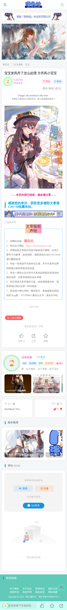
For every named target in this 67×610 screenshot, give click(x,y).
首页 (6, 64)
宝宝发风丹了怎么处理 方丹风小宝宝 (30, 73)
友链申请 (14, 592)
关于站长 (27, 588)
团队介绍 (53, 588)
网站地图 (53, 592)
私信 (59, 81)
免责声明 (27, 592)
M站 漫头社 (30, 597)
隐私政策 (40, 592)
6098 (34, 363)
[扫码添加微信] (61, 587)
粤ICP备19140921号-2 (49, 597)
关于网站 (14, 588)
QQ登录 (35, 505)
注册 (45, 488)
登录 (25, 488)
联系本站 (40, 588)
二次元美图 (17, 64)
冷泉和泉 (18, 79)
